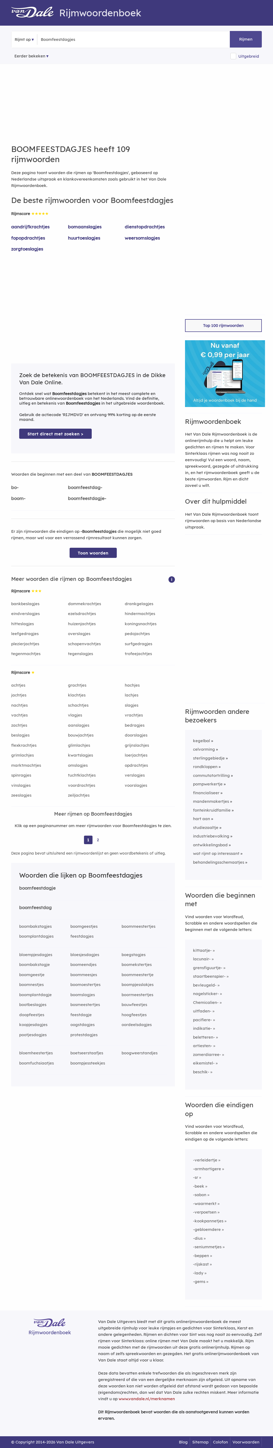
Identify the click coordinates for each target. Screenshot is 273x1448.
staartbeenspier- (209, 976)
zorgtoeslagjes (27, 249)
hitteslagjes (22, 623)
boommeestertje (138, 974)
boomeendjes (83, 964)
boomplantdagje (35, 994)
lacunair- (202, 958)
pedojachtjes (137, 633)
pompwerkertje (208, 783)
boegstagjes (134, 954)
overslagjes (79, 633)
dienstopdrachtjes (145, 226)
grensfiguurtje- (207, 967)
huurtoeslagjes (84, 238)
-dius (198, 1238)
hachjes (132, 685)
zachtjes (19, 725)
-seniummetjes (207, 1246)
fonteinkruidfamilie (212, 810)
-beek (198, 1186)
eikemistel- (204, 1063)
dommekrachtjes (84, 603)
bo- (15, 487)
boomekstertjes (137, 964)
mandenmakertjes (211, 801)
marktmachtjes (26, 765)
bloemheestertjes (36, 1052)
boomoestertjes (85, 984)
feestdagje (81, 1014)
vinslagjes (21, 785)
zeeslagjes (21, 795)
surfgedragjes (138, 643)
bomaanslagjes (85, 226)
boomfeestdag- (85, 487)
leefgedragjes (25, 633)
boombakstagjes (35, 926)
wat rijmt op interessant (216, 853)
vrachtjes (134, 715)
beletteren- (204, 1037)
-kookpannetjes (208, 1220)
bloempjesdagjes (35, 954)
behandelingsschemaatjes (218, 862)
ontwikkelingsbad (210, 844)
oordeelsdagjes (137, 1024)
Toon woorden (93, 552)
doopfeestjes (31, 1014)
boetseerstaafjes (86, 1052)
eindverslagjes (25, 613)
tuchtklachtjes (82, 775)
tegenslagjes (80, 653)
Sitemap (200, 1442)
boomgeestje (32, 974)
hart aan (201, 818)
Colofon (220, 1442)
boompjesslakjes (138, 984)
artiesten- (202, 1045)
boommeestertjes (138, 926)
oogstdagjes (82, 1024)
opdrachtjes (136, 765)
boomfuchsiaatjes (36, 1063)
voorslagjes (136, 785)
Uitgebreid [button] (248, 56)
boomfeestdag (35, 907)
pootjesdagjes (33, 1034)
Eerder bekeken (29, 55)
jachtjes (18, 695)
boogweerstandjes (140, 1052)
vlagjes (75, 715)
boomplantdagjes (36, 936)
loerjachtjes (136, 755)
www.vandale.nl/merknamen (147, 1398)
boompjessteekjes (87, 1063)
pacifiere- (202, 1019)
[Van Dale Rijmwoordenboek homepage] (35, 13)
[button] (171, 579)
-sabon (199, 1194)
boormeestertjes (137, 994)
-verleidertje (205, 1160)
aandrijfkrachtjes (30, 226)
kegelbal (201, 740)
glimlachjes (79, 745)
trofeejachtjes (138, 653)
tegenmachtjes (26, 653)
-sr (195, 1177)
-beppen (201, 1255)
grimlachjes (22, 755)
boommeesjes (83, 974)
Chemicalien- (206, 1002)
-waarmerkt (204, 1203)
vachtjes (19, 715)
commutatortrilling (211, 775)
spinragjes (21, 775)
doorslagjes (136, 735)
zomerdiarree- (207, 1054)
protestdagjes (84, 1034)
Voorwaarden (245, 1442)
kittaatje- (202, 950)
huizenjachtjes (82, 623)
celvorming (204, 749)
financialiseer (206, 792)
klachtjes (77, 695)
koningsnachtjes (140, 623)
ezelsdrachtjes (82, 613)
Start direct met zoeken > (55, 433)
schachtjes (78, 705)
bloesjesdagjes (84, 954)
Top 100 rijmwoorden (223, 325)
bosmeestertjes (85, 1004)
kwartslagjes (80, 755)
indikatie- (202, 1028)
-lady (198, 1272)
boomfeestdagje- (87, 498)
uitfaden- (202, 1010)
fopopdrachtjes (28, 238)
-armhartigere (207, 1168)
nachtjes (19, 705)
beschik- (201, 1071)
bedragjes (134, 725)
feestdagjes (82, 936)
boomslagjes (82, 994)
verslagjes (135, 775)
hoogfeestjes (134, 1014)
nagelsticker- (206, 993)
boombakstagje (34, 964)
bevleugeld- (204, 985)
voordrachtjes (81, 785)
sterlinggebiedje (209, 758)
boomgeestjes (84, 926)
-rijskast (201, 1264)
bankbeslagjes (25, 603)
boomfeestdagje (37, 888)
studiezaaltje (205, 827)
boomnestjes (31, 984)
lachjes (131, 695)
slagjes (131, 705)
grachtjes (77, 685)
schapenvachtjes (84, 643)
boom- (18, 498)
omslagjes (78, 765)
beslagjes (20, 735)
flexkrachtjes (24, 745)
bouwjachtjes (81, 735)
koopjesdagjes (33, 1024)
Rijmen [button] (245, 39)
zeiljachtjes (79, 795)
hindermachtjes (140, 613)
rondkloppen (205, 766)
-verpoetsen (204, 1212)
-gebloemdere (207, 1229)
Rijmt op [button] (23, 39)
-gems (199, 1281)
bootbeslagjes (32, 1004)
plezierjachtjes (25, 643)
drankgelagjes (139, 603)
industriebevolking (211, 836)
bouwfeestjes (134, 1004)
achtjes (18, 685)
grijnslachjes (137, 745)
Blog (183, 1442)
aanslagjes (78, 725)
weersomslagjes (142, 238)
